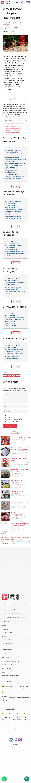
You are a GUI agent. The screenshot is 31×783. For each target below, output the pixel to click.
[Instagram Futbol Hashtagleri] (5, 484)
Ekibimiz (4, 625)
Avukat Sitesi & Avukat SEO (10, 661)
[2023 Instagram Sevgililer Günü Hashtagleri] (5, 529)
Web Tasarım (6, 654)
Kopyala (15, 186)
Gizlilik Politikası (7, 640)
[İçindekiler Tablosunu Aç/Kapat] (25, 120)
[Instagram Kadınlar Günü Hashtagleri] (5, 505)
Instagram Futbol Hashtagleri (16, 481)
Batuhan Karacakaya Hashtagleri (16, 125)
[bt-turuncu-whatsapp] (27, 717)
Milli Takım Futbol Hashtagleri (20, 437)
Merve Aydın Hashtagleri (13, 130)
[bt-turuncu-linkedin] (5, 717)
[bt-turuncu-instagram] (12, 717)
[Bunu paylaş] (8, 375)
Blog (3, 672)
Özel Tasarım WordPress (10, 665)
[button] (17, 2)
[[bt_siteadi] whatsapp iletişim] (27, 778)
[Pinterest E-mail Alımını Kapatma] (5, 462)
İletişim (4, 636)
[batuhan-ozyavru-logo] (5, 2)
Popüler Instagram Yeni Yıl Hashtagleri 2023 (19, 514)
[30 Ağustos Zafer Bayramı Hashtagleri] (5, 473)
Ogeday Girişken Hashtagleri (15, 127)
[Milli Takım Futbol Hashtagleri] (5, 440)
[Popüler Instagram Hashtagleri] (5, 494)
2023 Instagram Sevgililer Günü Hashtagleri (19, 524)
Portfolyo (5, 629)
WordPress (5, 658)
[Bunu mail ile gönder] (4, 375)
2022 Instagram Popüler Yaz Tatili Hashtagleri (20, 538)
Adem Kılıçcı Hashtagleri (13, 132)
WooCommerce (7, 668)
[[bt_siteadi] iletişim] (4, 779)
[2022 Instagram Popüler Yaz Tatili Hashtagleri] (5, 541)
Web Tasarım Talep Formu (10, 676)
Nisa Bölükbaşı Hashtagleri (14, 128)
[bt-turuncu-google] (19, 717)
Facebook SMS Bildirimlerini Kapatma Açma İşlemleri (20, 449)
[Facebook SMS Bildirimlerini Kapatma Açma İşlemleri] (5, 451)
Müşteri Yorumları (7, 633)
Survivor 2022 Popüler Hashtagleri (14, 123)
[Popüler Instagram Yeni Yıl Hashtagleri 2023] (5, 516)
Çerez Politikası (7, 644)
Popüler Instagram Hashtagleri (17, 492)
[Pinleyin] (15, 375)
